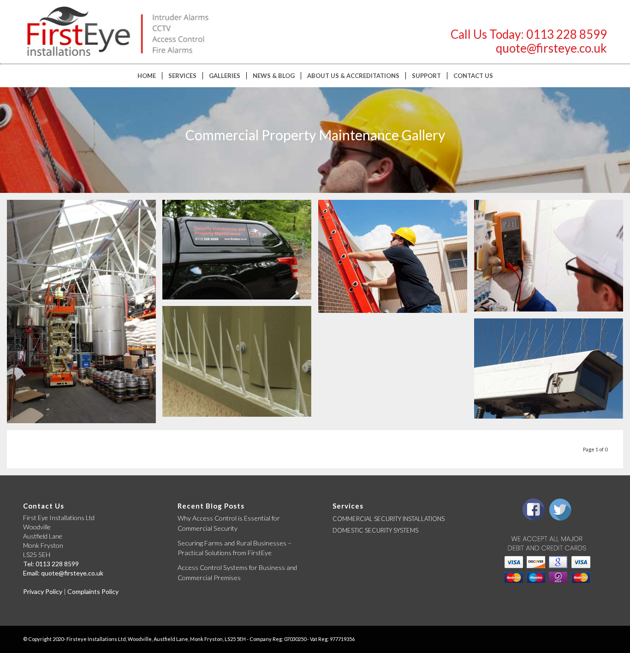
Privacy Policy (42, 591)
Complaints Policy (93, 591)
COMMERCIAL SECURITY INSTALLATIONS (389, 518)
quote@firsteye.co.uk (551, 48)
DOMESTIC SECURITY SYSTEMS (375, 530)
